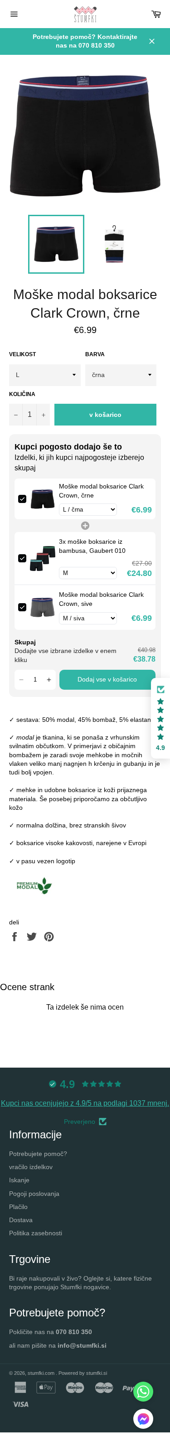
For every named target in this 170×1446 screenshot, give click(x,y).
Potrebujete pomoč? (38, 1153)
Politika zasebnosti (35, 1233)
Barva (95, 354)
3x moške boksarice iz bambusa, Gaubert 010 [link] (92, 546)
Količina (22, 394)
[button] (21, 680)
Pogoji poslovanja (34, 1193)
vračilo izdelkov (31, 1166)
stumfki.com (42, 1373)
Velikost (22, 354)
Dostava (21, 1220)
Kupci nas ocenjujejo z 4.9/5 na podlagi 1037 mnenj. (85, 1103)
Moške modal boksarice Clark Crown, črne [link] (101, 491)
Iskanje (19, 1180)
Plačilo (18, 1206)
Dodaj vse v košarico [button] (107, 679)
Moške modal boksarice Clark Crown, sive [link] (101, 599)
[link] (42, 499)
